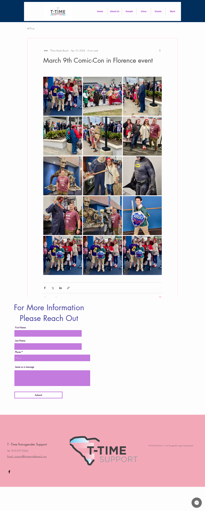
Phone (18, 352)
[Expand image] (62, 96)
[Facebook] (9, 472)
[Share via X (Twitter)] (52, 287)
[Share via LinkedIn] (60, 287)
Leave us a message (24, 367)
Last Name (20, 341)
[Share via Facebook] (44, 287)
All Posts (31, 28)
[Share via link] (68, 287)
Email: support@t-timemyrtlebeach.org (27, 456)
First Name (20, 327)
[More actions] (160, 50)
